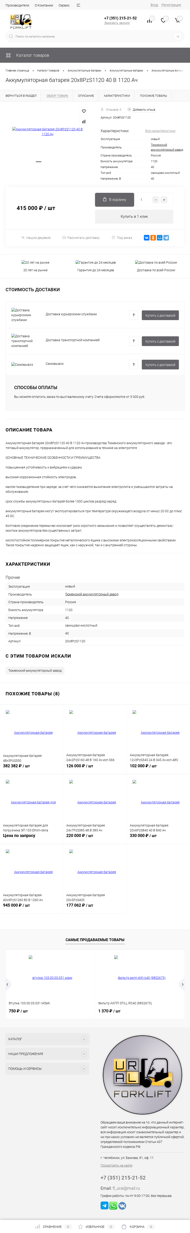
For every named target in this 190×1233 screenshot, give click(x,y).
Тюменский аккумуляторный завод (91, 594)
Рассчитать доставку (83, 238)
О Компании (44, 5)
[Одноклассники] (153, 237)
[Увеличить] (47, 132)
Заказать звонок (117, 23)
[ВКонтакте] (146, 237)
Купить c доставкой (160, 315)
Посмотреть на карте (116, 1165)
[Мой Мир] (159, 237)
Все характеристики (160, 131)
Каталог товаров (32, 55)
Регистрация (171, 5)
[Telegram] (166, 237)
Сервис (64, 5)
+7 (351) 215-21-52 (120, 18)
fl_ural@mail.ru (126, 1188)
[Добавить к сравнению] (84, 121)
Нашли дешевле (38, 238)
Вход (154, 5)
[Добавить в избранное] (84, 111)
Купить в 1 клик (134, 216)
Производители (17, 5)
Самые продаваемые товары (95, 940)
